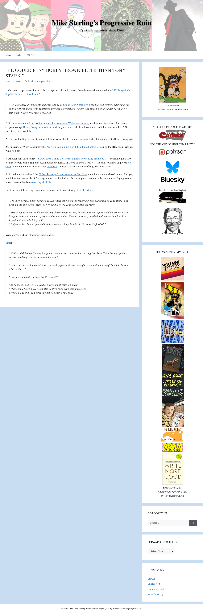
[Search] (193, 523)
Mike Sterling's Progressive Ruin (101, 22)
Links (18, 55)
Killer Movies (87, 190)
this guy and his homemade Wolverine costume (63, 123)
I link (32, 123)
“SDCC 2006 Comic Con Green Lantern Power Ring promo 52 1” (72, 158)
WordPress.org (155, 594)
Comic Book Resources (75, 104)
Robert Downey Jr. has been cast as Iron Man (63, 174)
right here (52, 166)
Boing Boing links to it (35, 127)
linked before (89, 146)
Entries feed (154, 583)
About (8, 55)
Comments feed (156, 589)
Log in (151, 578)
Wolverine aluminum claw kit (62, 146)
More (8, 242)
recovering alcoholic (41, 182)
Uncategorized (41, 81)
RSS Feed (31, 55)
